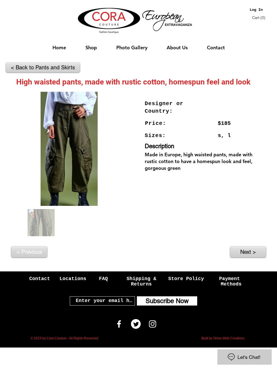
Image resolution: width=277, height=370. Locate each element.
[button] (259, 17)
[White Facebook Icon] (119, 324)
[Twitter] (136, 324)
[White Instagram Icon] (152, 324)
